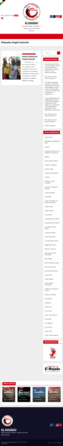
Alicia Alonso (49, 137)
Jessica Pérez (49, 206)
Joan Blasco (48, 214)
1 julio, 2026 (23, 394)
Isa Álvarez (48, 197)
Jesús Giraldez (49, 210)
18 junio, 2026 (54, 394)
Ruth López (48, 311)
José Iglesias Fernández (52, 219)
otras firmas (48, 275)
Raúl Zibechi (48, 298)
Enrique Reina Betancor (52, 173)
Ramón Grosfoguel (50, 294)
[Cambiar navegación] (32, 36)
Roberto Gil (48, 307)
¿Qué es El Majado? (57, 442)
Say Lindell (48, 319)
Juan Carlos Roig (50, 236)
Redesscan (48, 303)
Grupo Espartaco (50, 192)
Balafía (47, 157)
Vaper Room (48, 331)
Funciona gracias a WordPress (8, 442)
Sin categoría (49, 323)
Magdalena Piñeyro (50, 245)
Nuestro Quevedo (50, 125)
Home (49, 442)
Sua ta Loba (48, 327)
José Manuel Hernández (52, 223)
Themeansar (4, 443)
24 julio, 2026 (9, 394)
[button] (60, 36)
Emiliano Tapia (49, 169)
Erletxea (47, 177)
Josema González (50, 232)
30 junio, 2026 (39, 394)
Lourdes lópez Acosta (51, 241)
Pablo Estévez (49, 279)
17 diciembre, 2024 (28, 62)
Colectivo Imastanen (51, 165)
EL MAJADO (31, 23)
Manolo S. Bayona (50, 249)
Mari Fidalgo (48, 259)
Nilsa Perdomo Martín (51, 271)
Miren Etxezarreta (50, 267)
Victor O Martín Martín (51, 335)
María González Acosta (52, 263)
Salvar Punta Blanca (51, 315)
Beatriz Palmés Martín (51, 161)
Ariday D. (47, 147)
